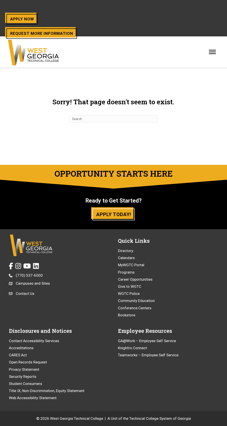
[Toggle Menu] (212, 52)
